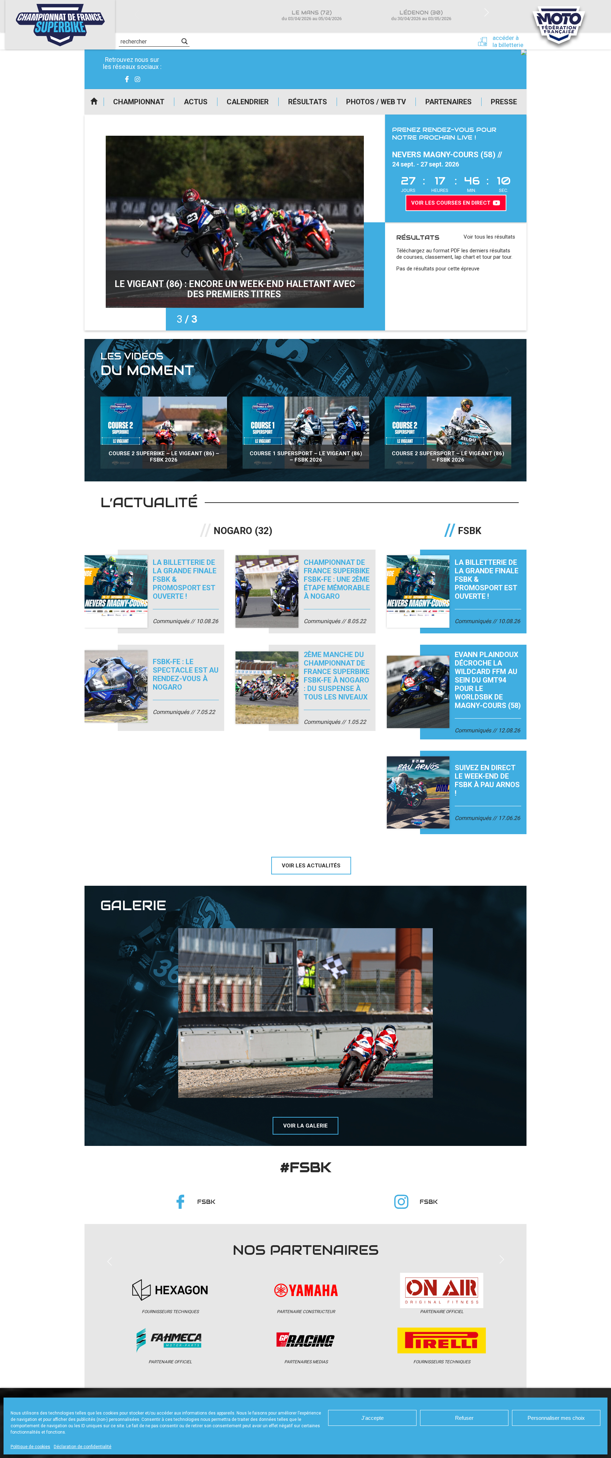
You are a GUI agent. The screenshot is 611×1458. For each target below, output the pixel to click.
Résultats (307, 102)
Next (486, 11)
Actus (196, 102)
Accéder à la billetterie (508, 41)
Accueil (94, 102)
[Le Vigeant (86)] (305, 1013)
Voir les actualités (311, 865)
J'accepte (372, 1418)
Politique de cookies (30, 1446)
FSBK (206, 1202)
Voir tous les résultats (489, 237)
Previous (136, 15)
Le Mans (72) (311, 15)
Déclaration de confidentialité (82, 1446)
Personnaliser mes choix (556, 1418)
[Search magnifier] (185, 41)
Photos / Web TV (376, 102)
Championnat (138, 102)
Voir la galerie (305, 1126)
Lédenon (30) (421, 15)
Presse (504, 102)
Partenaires (448, 102)
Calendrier (248, 102)
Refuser (464, 1418)
